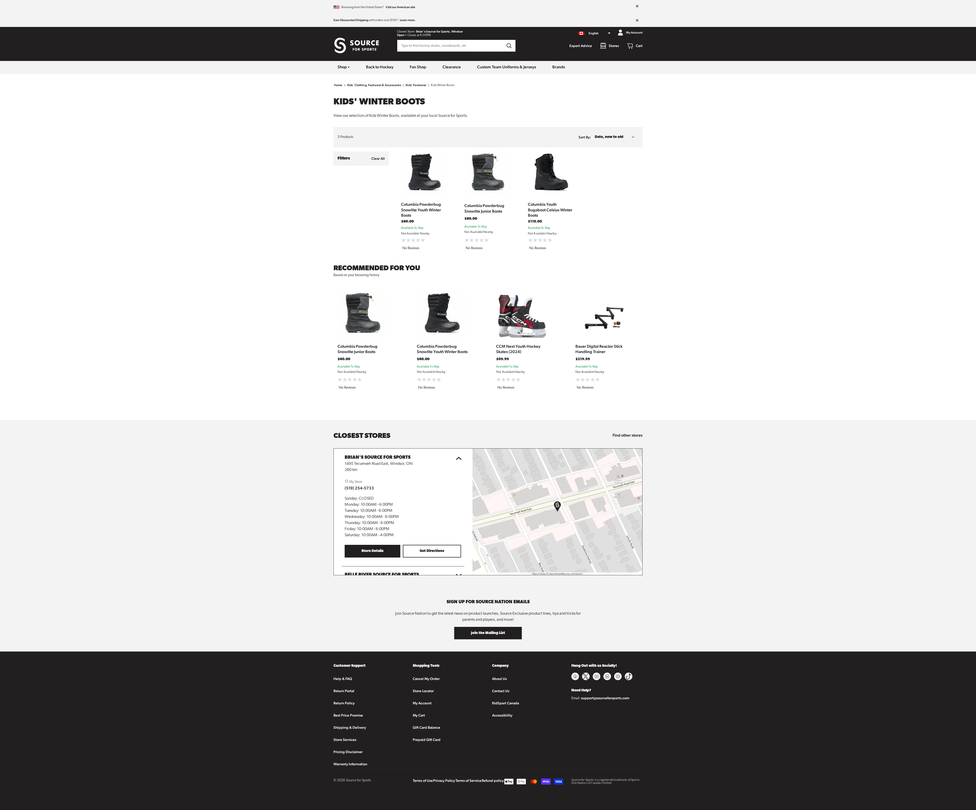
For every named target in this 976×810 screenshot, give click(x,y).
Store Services (344, 740)
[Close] (637, 6)
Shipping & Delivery (349, 727)
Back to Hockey (379, 67)
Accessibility (502, 715)
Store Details (372, 551)
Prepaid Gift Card (426, 740)
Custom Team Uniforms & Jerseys (506, 67)
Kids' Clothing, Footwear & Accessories (374, 85)
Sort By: (584, 137)
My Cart (419, 715)
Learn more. (408, 20)
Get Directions (432, 551)
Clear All (378, 158)
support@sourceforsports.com (605, 698)
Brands (558, 67)
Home (338, 85)
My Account (422, 703)
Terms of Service (468, 781)
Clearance (452, 67)
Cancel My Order (426, 679)
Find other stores (628, 435)
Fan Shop (418, 67)
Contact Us (500, 691)
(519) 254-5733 (359, 488)
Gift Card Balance (426, 727)
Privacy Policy (444, 781)
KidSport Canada (505, 703)
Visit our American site (400, 7)
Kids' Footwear (416, 85)
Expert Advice (580, 46)
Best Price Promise (348, 715)
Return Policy (344, 703)
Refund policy (493, 781)
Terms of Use (423, 781)
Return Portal (343, 691)
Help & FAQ (342, 679)
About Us (499, 679)
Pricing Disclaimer (348, 752)
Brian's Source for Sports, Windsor (439, 31)
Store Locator (423, 691)
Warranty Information (350, 764)
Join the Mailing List (488, 633)
